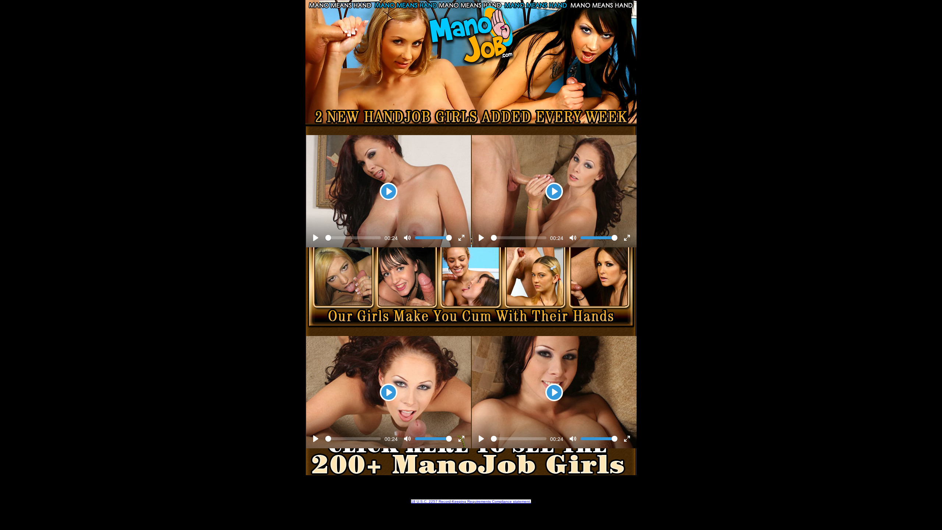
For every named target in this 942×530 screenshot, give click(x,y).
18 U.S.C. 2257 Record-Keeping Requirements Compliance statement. (471, 501)
